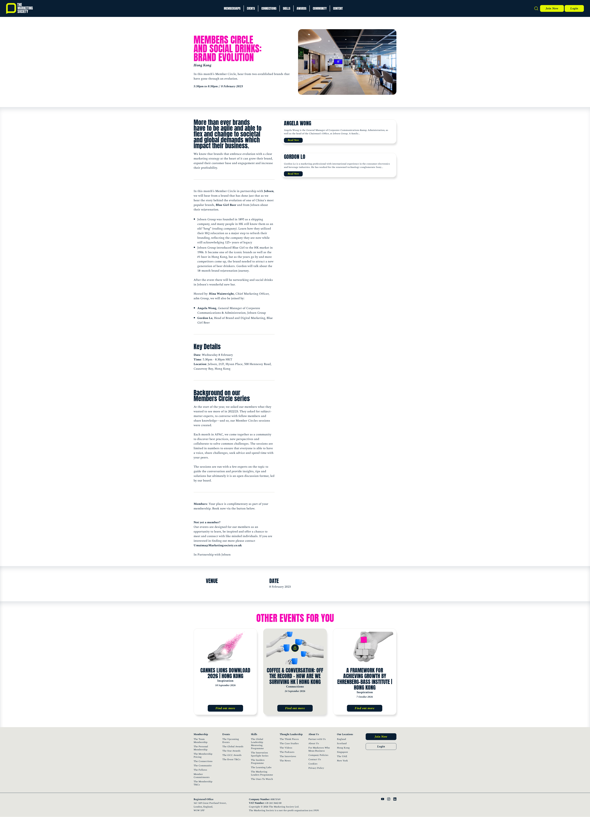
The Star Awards (231, 751)
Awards (301, 8)
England (341, 739)
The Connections (203, 761)
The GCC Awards (232, 755)
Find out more (225, 708)
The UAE (342, 756)
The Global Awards (232, 746)
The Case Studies (289, 743)
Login (574, 8)
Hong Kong (343, 748)
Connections (268, 8)
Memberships (232, 8)
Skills (286, 8)
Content (338, 8)
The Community (203, 765)
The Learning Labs (261, 767)
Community (320, 8)
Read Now (293, 140)
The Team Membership (200, 740)
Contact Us (314, 759)
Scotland (342, 743)
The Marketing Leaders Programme (262, 773)
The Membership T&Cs (203, 783)
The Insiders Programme (258, 761)
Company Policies (318, 755)
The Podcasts (287, 752)
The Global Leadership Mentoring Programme (257, 743)
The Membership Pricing (203, 755)
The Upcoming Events (230, 740)
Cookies (312, 764)
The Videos (286, 748)
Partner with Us (317, 739)
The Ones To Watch (262, 779)
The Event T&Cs (231, 759)
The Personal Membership (201, 748)
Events (251, 8)
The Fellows (200, 770)
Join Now (552, 8)
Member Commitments (202, 775)
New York (342, 760)
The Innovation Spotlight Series (259, 754)
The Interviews (288, 756)
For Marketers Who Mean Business (319, 749)
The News (285, 760)
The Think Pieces (289, 739)
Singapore (342, 752)
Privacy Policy (316, 768)
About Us (313, 743)
